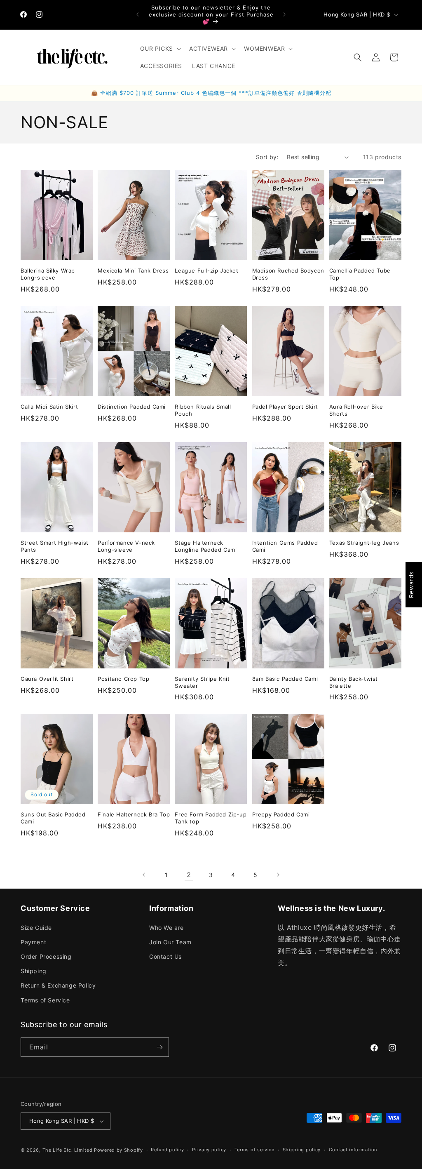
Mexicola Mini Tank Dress (133, 270)
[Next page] (278, 875)
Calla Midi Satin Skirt (49, 406)
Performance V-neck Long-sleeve (126, 546)
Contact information (353, 1150)
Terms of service (254, 1150)
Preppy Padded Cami (281, 814)
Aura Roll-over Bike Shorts (356, 410)
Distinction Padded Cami (132, 406)
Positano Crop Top (123, 678)
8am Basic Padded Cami (285, 678)
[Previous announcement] (138, 14)
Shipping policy (302, 1150)
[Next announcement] (284, 14)
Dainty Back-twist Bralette (353, 682)
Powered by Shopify (118, 1150)
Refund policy (167, 1150)
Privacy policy (209, 1150)
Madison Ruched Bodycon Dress (288, 274)
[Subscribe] (159, 1047)
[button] (159, 48)
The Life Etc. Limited (67, 1150)
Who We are (166, 927)
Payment (33, 942)
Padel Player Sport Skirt (285, 406)
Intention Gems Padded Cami (285, 546)
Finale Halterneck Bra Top (134, 814)
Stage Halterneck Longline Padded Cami (206, 546)
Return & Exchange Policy (58, 985)
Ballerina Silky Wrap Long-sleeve (48, 274)
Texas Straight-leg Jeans (364, 542)
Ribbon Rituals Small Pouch (203, 410)
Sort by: (267, 156)
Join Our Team (170, 942)
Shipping (34, 970)
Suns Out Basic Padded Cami (53, 818)
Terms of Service (45, 1000)
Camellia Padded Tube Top (360, 274)
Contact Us (165, 956)
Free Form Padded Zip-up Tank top (210, 818)
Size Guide (36, 927)
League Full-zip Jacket (206, 270)
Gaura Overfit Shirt (47, 678)
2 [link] (189, 874)
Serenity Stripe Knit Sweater (202, 682)
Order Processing (46, 956)
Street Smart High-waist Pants (55, 546)
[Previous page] (144, 875)
